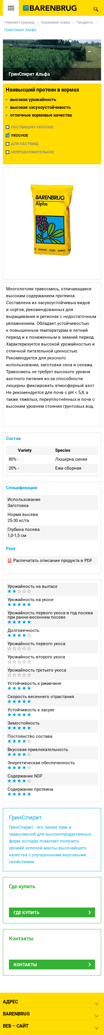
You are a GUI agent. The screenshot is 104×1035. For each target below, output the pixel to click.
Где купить (26, 912)
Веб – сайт (16, 1026)
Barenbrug (16, 1014)
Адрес (10, 1001)
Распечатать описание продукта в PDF (52, 560)
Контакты (25, 964)
